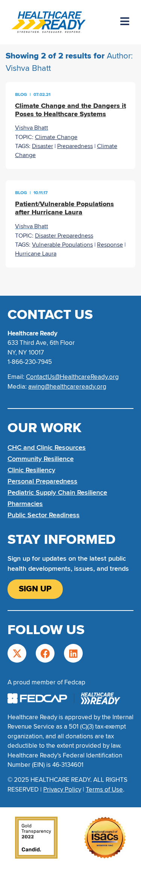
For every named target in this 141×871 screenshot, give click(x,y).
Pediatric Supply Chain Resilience (57, 492)
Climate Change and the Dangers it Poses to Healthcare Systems (70, 110)
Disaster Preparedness (64, 235)
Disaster (42, 146)
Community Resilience (41, 459)
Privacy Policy (62, 789)
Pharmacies (25, 504)
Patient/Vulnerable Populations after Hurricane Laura (64, 208)
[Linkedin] (73, 653)
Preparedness (75, 146)
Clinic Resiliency (31, 470)
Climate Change (56, 137)
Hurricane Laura (35, 253)
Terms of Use (104, 789)
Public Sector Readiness (44, 515)
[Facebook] (45, 653)
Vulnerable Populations (62, 244)
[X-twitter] (17, 653)
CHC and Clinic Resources (47, 447)
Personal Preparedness (42, 481)
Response (110, 244)
